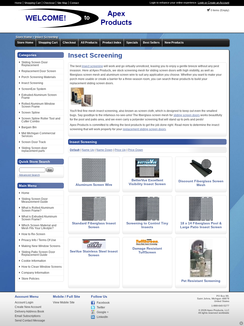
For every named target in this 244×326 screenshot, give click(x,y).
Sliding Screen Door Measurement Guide (34, 200)
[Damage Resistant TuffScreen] (147, 245)
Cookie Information (33, 260)
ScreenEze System (33, 89)
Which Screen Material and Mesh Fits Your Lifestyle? (38, 227)
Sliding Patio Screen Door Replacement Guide (38, 253)
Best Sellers (151, 42)
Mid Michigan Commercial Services (38, 135)
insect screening (92, 66)
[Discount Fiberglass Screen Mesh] (201, 177)
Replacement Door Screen (38, 71)
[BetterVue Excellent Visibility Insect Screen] (147, 176)
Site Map (62, 2)
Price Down (135, 150)
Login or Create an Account (213, 2)
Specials (132, 42)
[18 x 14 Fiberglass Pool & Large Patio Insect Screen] (201, 219)
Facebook (103, 302)
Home (18, 2)
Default (75, 150)
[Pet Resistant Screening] (201, 277)
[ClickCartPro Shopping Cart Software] (241, 324)
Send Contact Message (30, 320)
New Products (174, 42)
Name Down (104, 150)
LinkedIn (102, 317)
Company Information (35, 272)
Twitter (101, 307)
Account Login (24, 302)
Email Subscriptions (28, 316)
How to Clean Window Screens (41, 266)
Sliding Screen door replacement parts (34, 149)
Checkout (49, 2)
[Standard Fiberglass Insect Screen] (94, 219)
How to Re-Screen (33, 234)
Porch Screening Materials (38, 77)
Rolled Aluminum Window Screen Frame (38, 105)
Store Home (24, 37)
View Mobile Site (64, 302)
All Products (89, 42)
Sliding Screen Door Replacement (34, 64)
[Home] (76, 27)
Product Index (111, 42)
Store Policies (30, 278)
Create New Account (28, 307)
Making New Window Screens (40, 246)
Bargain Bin (29, 127)
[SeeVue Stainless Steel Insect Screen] (94, 247)
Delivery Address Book (29, 311)
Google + (103, 312)
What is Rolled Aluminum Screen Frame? (37, 209)
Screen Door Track (33, 142)
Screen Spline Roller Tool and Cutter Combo (40, 120)
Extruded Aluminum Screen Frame (39, 96)
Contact (74, 2)
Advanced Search (29, 174)
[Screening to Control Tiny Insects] (147, 219)
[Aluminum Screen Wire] (94, 181)
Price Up (120, 150)
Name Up (88, 150)
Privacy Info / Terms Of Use (38, 240)
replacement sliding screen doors (144, 129)
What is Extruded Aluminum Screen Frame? (39, 218)
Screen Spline (30, 112)
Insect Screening (46, 37)
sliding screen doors (186, 115)
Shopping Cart (32, 2)
